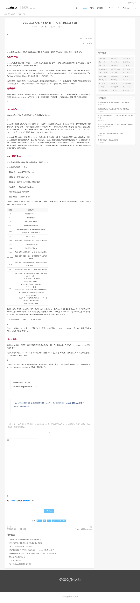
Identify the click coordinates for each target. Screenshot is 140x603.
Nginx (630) (126, 87)
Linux (49, 521)
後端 (85, 8)
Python (54, 521)
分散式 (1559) (103, 72)
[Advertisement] (116, 33)
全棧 (59, 521)
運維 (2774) (102, 65)
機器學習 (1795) (115, 69)
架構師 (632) (114, 87)
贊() (50, 511)
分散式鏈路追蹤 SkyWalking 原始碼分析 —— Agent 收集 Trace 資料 (31, 550)
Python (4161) (115, 62)
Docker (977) (126, 76)
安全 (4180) (102, 62)
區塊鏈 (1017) (115, 76)
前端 (92, 8)
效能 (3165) (126, 62)
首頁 (77, 8)
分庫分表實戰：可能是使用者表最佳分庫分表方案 (25, 543)
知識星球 (11, 8)
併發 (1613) (126, 69)
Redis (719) (114, 83)
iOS (117, 8)
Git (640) (101, 87)
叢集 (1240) (114, 72)
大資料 (100, 8)
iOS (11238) (102, 58)
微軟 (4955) (114, 58)
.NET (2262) (126, 65)
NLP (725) (102, 83)
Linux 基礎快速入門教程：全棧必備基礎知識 (49, 23)
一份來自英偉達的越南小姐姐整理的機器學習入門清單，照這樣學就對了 (33, 553)
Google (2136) (103, 69)
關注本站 (131, 3)
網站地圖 (75, 597)
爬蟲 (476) (126, 90)
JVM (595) (114, 90)
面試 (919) (114, 80)
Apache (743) (126, 80)
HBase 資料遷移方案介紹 (17, 557)
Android (109, 8)
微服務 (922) (102, 80)
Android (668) (127, 83)
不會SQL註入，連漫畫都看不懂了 (20, 564)
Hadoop (39, 521)
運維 (64, 521)
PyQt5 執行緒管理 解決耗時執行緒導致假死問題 (25, 539)
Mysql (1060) (102, 76)
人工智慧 (126, 8)
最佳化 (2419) (115, 65)
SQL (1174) (126, 72)
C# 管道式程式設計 (15, 560)
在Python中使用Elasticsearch (82, 529)
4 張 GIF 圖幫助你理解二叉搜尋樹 (20, 546)
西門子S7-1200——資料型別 (16, 529)
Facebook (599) (103, 90)
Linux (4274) (126, 58)
